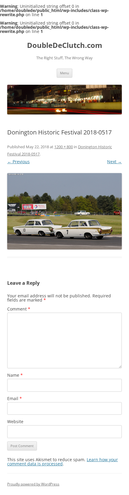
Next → (114, 161)
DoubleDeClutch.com (64, 45)
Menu (64, 73)
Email (14, 398)
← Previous (18, 161)
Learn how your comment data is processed (62, 462)
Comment (18, 309)
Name (15, 375)
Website (15, 421)
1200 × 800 (63, 146)
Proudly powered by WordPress (33, 484)
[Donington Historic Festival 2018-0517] (64, 211)
